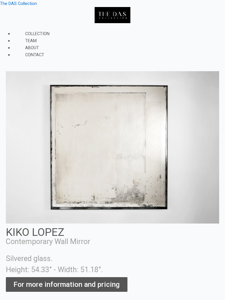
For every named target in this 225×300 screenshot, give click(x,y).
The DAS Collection (18, 3)
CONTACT (34, 54)
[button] (112, 26)
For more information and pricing (66, 284)
